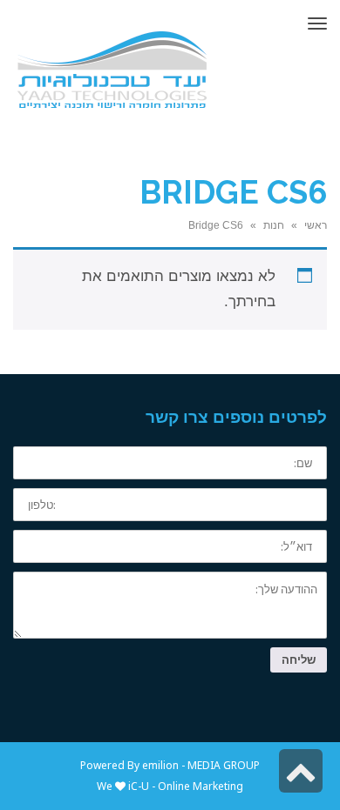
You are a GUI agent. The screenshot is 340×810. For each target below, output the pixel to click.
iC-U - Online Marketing (185, 786)
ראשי (315, 225)
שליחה (299, 659)
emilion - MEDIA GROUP (199, 765)
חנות (273, 225)
